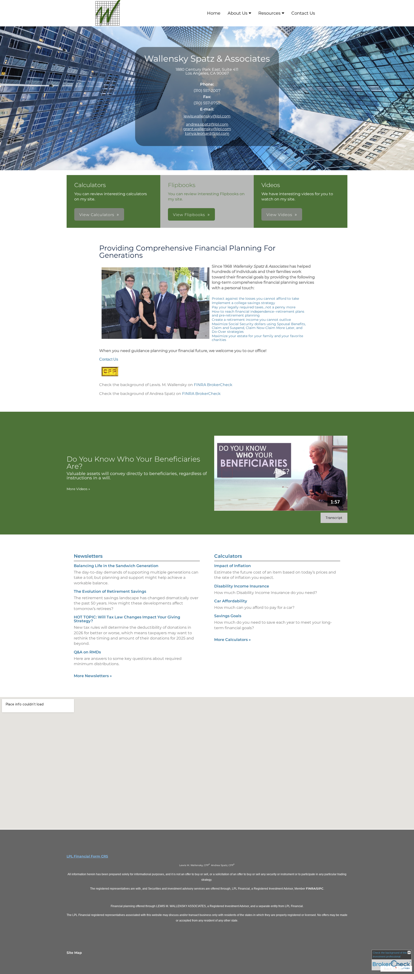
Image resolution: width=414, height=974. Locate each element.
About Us (237, 13)
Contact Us (303, 13)
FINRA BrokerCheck (213, 384)
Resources (269, 13)
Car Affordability (230, 601)
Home (213, 13)
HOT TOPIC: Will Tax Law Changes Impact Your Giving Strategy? (127, 619)
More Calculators (232, 639)
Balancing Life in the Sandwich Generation (116, 565)
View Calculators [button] (96, 214)
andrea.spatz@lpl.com (207, 124)
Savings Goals (227, 616)
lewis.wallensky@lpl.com (207, 116)
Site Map (74, 953)
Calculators (228, 556)
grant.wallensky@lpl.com (207, 129)
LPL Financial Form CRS (87, 856)
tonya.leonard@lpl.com (207, 133)
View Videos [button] (279, 214)
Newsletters (88, 556)
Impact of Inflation (232, 565)
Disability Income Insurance (241, 586)
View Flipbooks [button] (189, 214)
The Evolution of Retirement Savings (110, 591)
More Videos (78, 489)
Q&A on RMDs (87, 652)
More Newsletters (93, 676)
